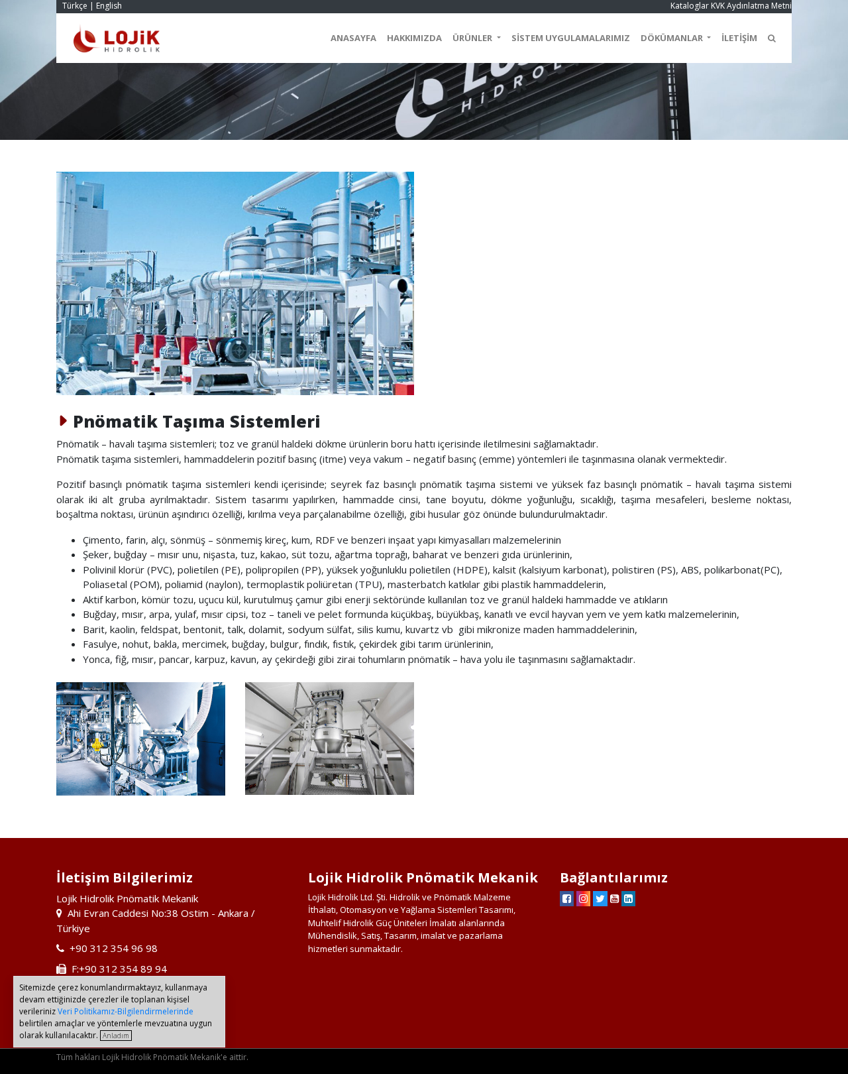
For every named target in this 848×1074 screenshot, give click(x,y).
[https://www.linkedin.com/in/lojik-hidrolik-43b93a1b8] (628, 898)
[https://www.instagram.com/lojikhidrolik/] (583, 898)
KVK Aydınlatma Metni (751, 5)
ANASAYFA (353, 38)
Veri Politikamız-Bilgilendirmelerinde (125, 1011)
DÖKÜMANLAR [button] (673, 38)
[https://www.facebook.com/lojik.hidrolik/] (567, 898)
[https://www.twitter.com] (600, 898)
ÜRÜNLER (473, 38)
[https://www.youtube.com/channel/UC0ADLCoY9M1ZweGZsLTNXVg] (614, 898)
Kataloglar (689, 5)
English (109, 5)
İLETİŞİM (739, 38)
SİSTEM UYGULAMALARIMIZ (570, 38)
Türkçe (74, 5)
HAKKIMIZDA (414, 38)
